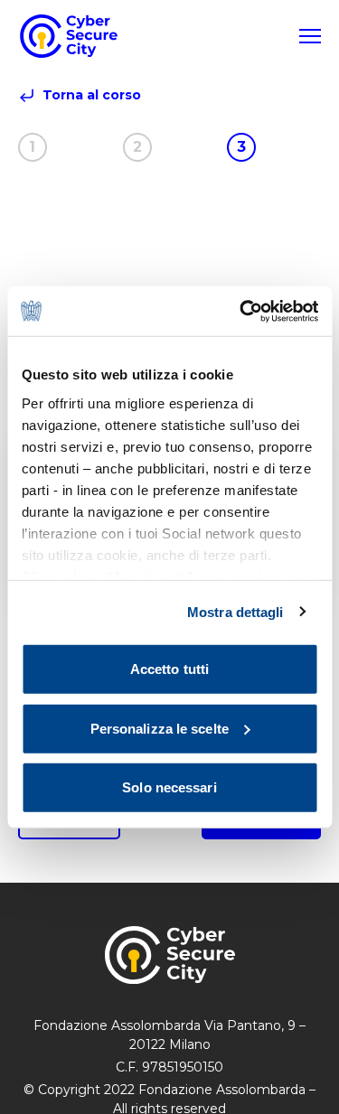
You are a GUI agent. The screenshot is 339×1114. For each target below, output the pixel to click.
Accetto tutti (169, 669)
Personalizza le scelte (159, 727)
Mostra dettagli (235, 611)
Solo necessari (169, 787)
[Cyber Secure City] (68, 36)
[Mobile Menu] (310, 36)
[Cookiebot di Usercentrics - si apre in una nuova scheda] (241, 311)
